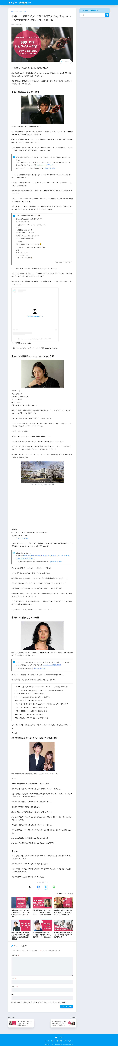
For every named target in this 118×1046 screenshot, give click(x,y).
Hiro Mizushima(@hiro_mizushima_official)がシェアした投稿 (34, 339)
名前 (13, 978)
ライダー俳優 (69, 894)
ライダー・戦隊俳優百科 (20, 2)
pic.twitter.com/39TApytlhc (45, 165)
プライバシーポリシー (66, 1041)
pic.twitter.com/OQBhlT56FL (52, 665)
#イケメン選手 (35, 556)
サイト (13, 995)
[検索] (107, 15)
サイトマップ (54, 1041)
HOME (60, 1037)
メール (14, 986)
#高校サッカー (45, 556)
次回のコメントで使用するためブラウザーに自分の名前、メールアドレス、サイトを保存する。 (41, 1002)
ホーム (47, 1041)
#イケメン (27, 556)
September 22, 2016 (55, 562)
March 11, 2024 (50, 168)
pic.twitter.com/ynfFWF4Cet (25, 558)
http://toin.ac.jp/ (23, 538)
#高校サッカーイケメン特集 (60, 556)
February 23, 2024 (40, 668)
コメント (15, 955)
